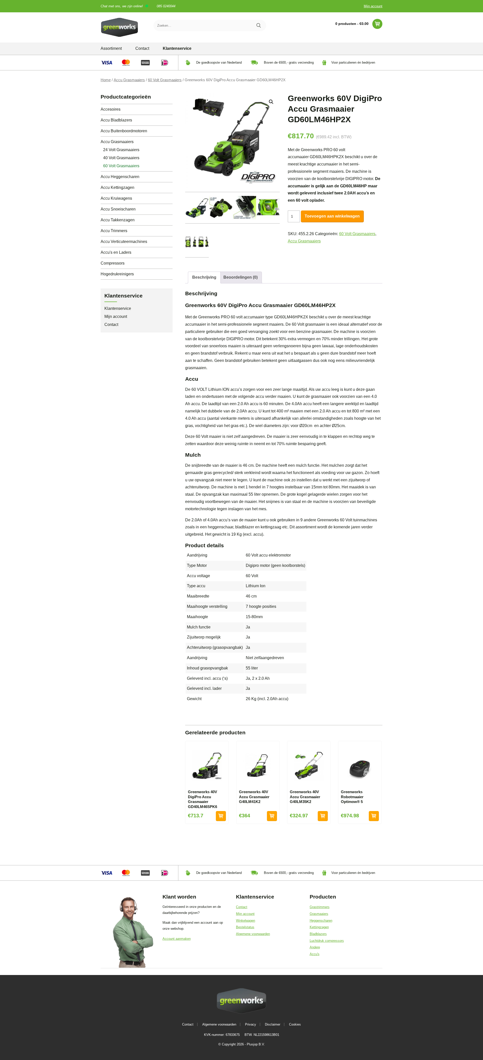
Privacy (250, 1024)
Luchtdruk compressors (327, 941)
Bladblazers (318, 934)
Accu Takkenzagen (118, 220)
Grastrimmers (320, 907)
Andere (315, 947)
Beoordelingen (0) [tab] (240, 277)
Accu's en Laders (116, 252)
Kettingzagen (319, 927)
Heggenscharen (321, 920)
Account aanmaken (177, 939)
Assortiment (111, 48)
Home (106, 80)
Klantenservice (177, 48)
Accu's (314, 954)
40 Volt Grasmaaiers (121, 158)
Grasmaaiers (319, 914)
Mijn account (373, 6)
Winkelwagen (245, 920)
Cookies (295, 1024)
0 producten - (352, 24)
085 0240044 (166, 6)
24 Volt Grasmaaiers (121, 150)
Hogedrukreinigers (117, 274)
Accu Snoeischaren (118, 209)
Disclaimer (272, 1024)
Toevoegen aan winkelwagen (332, 216)
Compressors (113, 263)
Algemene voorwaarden (253, 934)
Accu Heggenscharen (120, 177)
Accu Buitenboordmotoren (124, 131)
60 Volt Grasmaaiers (165, 80)
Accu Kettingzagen (117, 187)
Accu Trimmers (114, 231)
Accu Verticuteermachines (124, 241)
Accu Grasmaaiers (129, 80)
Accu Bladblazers (116, 120)
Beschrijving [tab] (204, 277)
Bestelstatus (245, 927)
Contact (142, 48)
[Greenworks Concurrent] (119, 27)
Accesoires (110, 109)
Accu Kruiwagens (116, 198)
